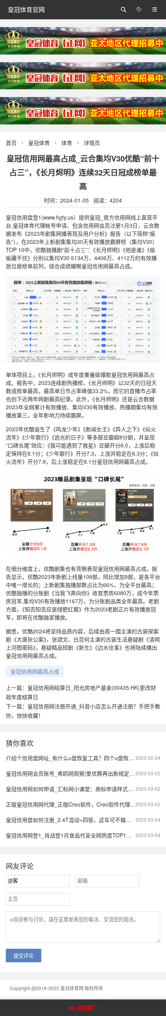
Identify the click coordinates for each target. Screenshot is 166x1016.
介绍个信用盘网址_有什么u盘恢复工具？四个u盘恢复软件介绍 (81, 758)
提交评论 (24, 956)
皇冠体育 (39, 142)
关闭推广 (86, 1008)
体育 (66, 142)
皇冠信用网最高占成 (34, 671)
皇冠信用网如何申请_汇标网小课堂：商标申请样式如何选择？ (80, 789)
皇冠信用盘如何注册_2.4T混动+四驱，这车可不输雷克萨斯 (76, 820)
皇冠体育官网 (26, 9)
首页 (11, 142)
